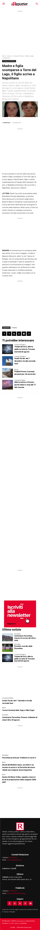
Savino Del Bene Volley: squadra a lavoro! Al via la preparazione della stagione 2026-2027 (19, 779)
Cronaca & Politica (18, 56)
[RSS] (20, 903)
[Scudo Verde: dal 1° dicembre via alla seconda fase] (7, 361)
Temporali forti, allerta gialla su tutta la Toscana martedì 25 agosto (24, 349)
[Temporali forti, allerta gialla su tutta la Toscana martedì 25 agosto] (7, 349)
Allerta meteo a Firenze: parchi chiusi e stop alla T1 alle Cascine (25, 384)
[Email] (29, 334)
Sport (3, 762)
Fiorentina (17, 634)
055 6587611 (13, 857)
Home (4, 56)
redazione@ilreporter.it (14, 860)
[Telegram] (24, 334)
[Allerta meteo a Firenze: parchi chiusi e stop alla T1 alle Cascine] (7, 385)
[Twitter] (9, 334)
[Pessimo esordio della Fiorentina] (7, 648)
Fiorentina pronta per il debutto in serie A (19, 758)
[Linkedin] (14, 334)
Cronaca (14, 328)
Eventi (4, 707)
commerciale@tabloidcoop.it (16, 893)
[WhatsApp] (19, 334)
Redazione (7, 122)
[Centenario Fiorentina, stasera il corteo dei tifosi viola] (7, 637)
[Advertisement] (20, 32)
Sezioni (9, 56)
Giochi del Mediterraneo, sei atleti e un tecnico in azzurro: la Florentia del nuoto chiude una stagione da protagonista (18, 767)
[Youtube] (30, 903)
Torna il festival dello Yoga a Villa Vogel (18, 710)
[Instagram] (15, 903)
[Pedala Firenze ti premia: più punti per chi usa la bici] (7, 373)
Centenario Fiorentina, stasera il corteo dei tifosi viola (25, 638)
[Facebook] (4, 334)
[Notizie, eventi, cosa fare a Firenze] (19, 4)
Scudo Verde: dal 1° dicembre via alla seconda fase (24, 361)
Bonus (16, 369)
